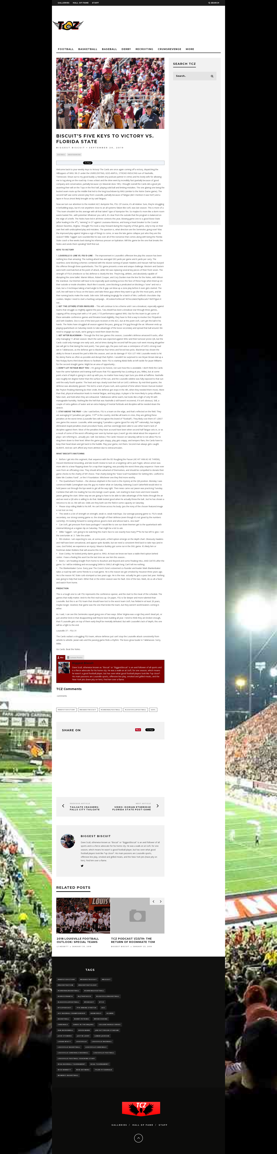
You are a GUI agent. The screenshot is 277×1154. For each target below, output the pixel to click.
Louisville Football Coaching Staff (76, 1058)
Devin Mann (84, 1030)
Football (66, 49)
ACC (103, 1008)
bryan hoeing (100, 1019)
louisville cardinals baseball (73, 1053)
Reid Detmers (83, 1070)
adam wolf (96, 1013)
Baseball (109, 49)
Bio (61, 657)
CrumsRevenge (169, 49)
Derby (126, 49)
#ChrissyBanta (65, 996)
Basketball (88, 49)
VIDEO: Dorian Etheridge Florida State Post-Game (131, 808)
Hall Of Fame (81, 3)
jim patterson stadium (107, 1030)
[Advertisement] (172, 26)
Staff (95, 3)
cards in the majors (83, 1024)
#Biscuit (106, 979)
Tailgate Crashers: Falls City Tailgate (85, 808)
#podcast (89, 1002)
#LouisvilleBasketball (107, 996)
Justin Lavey (83, 1036)
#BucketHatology (87, 985)
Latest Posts (76, 657)
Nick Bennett (64, 1070)
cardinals (63, 1024)
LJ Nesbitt (63, 947)
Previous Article (80, 804)
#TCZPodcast (64, 1008)
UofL (153, 710)
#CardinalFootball (110, 710)
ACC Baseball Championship (71, 1013)
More (190, 49)
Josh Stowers (65, 1036)
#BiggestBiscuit (88, 710)
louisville (81, 1041)
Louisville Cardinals (96, 1047)
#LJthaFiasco (84, 996)
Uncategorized (74, 154)
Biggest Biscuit (70, 147)
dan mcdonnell (65, 1030)
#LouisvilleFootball (135, 710)
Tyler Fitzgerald (103, 1070)
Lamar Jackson (102, 1036)
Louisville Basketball (69, 1047)
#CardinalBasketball (68, 991)
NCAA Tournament (100, 1064)
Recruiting (144, 49)
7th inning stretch (86, 1008)
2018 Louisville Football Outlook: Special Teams (78, 940)
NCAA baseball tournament (71, 1064)
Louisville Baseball (102, 1041)
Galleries (63, 3)
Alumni (110, 1013)
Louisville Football (104, 1053)
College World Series (110, 1024)
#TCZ (101, 1002)
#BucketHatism (65, 985)
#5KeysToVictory (66, 710)
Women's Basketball (68, 1075)
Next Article (143, 804)
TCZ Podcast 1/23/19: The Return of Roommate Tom (133, 940)
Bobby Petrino (81, 1019)
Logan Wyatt (64, 1041)
